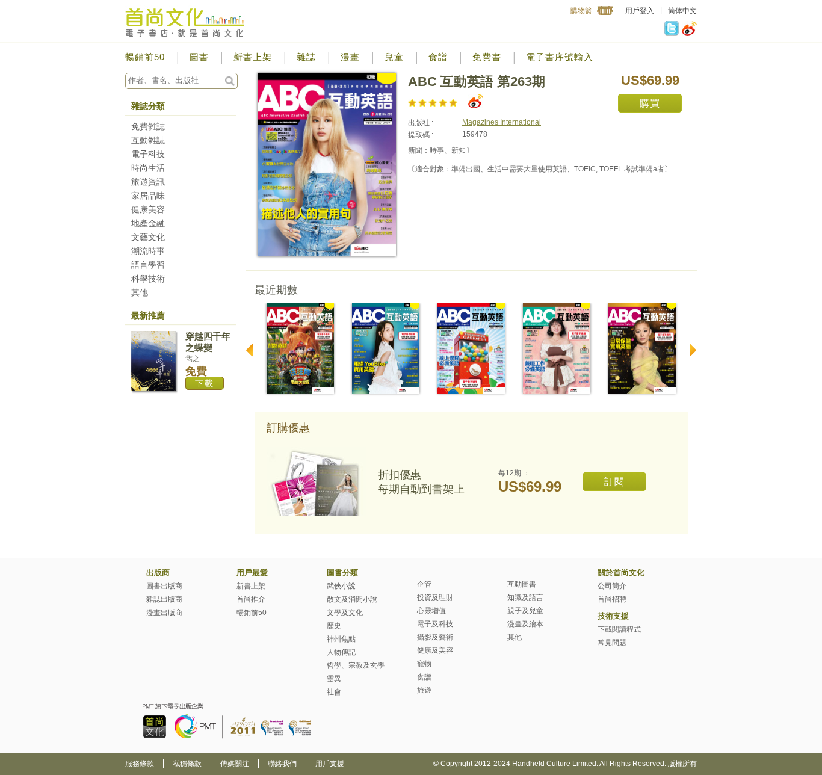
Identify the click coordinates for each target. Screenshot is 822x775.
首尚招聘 (612, 599)
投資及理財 (435, 597)
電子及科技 (435, 624)
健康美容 (148, 209)
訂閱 (614, 482)
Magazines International (501, 122)
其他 (139, 292)
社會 (334, 692)
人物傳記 (341, 652)
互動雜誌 (148, 140)
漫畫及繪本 (525, 624)
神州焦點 (341, 639)
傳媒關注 (234, 763)
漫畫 (350, 57)
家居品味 (148, 195)
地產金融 (148, 223)
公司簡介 (612, 586)
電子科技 (148, 154)
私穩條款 (187, 763)
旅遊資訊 (148, 182)
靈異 (334, 679)
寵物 (424, 663)
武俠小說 (341, 586)
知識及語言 (525, 597)
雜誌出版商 (164, 599)
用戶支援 (329, 763)
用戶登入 (639, 11)
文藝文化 (148, 237)
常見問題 (612, 642)
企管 (424, 584)
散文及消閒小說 (352, 599)
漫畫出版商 (164, 612)
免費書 (486, 57)
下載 (204, 383)
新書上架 (252, 57)
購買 (650, 103)
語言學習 (148, 265)
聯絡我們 (282, 763)
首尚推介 (250, 599)
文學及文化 (345, 612)
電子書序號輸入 (559, 57)
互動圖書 (521, 584)
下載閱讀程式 (619, 629)
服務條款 (139, 763)
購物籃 (581, 11)
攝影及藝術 (435, 637)
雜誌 (306, 57)
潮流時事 (148, 251)
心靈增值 (431, 611)
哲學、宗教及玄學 (356, 665)
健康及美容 (435, 650)
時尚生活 (148, 168)
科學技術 (148, 278)
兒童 (394, 57)
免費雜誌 (148, 126)
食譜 (438, 57)
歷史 (334, 626)
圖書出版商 (164, 586)
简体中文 (682, 11)
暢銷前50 (145, 57)
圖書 (199, 57)
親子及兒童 (525, 611)
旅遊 (424, 690)
